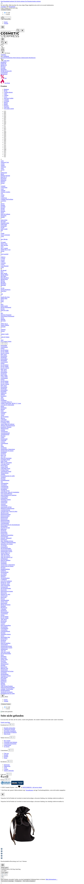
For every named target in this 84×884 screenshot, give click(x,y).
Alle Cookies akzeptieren (29, 881)
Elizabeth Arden (5, 223)
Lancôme (6, 99)
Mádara (6, 102)
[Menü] (3, 27)
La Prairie (6, 101)
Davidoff (3, 206)
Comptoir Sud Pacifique (7, 199)
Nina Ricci (3, 291)
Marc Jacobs (4, 273)
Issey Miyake (4, 239)
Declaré (3, 208)
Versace (3, 331)
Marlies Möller (4, 275)
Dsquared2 (3, 215)
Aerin (2, 161)
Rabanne (6, 105)
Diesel (2, 212)
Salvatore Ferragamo (6, 314)
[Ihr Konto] (3, 49)
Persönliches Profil (11, 57)
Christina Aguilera (5, 192)
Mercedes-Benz (5, 277)
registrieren (6, 56)
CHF (8, 12)
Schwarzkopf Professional (7, 316)
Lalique (3, 261)
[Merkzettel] (2, 46)
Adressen (18, 57)
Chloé (5, 93)
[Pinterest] (5, 777)
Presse (5, 758)
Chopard (3, 190)
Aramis (2, 163)
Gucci (5, 96)
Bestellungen (32, 57)
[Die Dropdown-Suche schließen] (22, 30)
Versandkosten (29, 790)
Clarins (2, 195)
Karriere (6, 756)
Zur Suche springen (20, 1)
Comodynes (4, 198)
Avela (2, 168)
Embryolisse (4, 224)
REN (2, 304)
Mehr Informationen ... (51, 879)
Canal (2, 189)
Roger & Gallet (5, 310)
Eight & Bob (4, 220)
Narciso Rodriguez (5, 289)
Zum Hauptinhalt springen (8, 1)
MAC (2, 272)
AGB (5, 767)
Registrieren (12, 6)
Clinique (6, 95)
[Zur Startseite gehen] (10, 37)
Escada (2, 227)
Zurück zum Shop (5, 722)
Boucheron (3, 178)
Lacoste (3, 260)
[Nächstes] (6, 874)
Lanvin (2, 264)
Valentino (3, 329)
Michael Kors (4, 279)
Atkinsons (3, 166)
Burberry (3, 181)
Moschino (3, 285)
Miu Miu (3, 282)
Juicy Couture (4, 248)
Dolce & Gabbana (5, 214)
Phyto (2, 300)
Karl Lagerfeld (4, 254)
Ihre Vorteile (7, 740)
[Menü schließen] (3, 52)
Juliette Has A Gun (5, 249)
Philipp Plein (4, 298)
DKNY (3, 203)
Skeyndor (3, 320)
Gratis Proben (7, 745)
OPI (2, 294)
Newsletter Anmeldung (10, 731)
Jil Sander (3, 242)
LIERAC (3, 257)
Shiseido (3, 319)
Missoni (3, 280)
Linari (2, 267)
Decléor (3, 209)
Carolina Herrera (8, 92)
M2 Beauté (3, 270)
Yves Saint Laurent (9, 108)
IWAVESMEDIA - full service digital (32, 787)
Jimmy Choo (4, 243)
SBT (2, 313)
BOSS (5, 91)
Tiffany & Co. (4, 323)
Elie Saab (3, 221)
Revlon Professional (6, 307)
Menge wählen (4, 867)
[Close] (3, 794)
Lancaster (3, 263)
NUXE (2, 288)
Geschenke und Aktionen (10, 742)
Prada (2, 301)
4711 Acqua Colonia (6, 341)
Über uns (6, 753)
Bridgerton (3, 180)
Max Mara (3, 276)
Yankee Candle (5, 334)
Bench (2, 174)
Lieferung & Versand (9, 729)
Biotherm (6, 89)
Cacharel (3, 186)
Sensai (2, 317)
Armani (3, 165)
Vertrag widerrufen (9, 770)
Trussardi (3, 326)
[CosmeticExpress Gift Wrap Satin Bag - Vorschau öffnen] (3, 865)
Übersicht (3, 57)
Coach (2, 196)
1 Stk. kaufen (4, 872)
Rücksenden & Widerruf (10, 732)
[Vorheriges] (2, 874)
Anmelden (3, 6)
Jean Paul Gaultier (8, 98)
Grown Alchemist (5, 235)
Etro (2, 230)
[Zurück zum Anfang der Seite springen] (2, 877)
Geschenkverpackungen (10, 743)
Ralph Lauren (4, 306)
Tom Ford (6, 107)
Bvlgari (3, 183)
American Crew (5, 162)
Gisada (2, 233)
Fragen (6, 22)
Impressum (7, 764)
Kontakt (6, 755)
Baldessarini (4, 172)
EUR (8, 14)
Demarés (3, 211)
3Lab (2, 340)
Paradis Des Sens (5, 297)
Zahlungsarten (25, 57)
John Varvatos (4, 245)
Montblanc (3, 283)
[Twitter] (3, 777)
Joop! (2, 246)
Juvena (2, 251)
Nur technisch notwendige (7, 881)
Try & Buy (7, 746)
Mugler (6, 104)
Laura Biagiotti (4, 266)
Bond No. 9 (4, 177)
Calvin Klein (4, 187)
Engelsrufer (4, 226)
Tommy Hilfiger (5, 325)
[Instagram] (7, 777)
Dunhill (3, 217)
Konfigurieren (18, 881)
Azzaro (2, 169)
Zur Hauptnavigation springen (33, 1)
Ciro (2, 193)
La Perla (3, 258)
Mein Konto (7, 734)
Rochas (3, 309)
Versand (6, 23)
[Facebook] (1, 777)
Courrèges (3, 200)
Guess (2, 236)
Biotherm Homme (5, 175)
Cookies (6, 769)
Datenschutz (7, 766)
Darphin (3, 205)
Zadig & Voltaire (5, 337)
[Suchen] (18, 30)
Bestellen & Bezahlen (9, 728)
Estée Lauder (4, 229)
